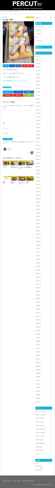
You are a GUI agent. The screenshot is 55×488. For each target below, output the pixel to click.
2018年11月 (38, 366)
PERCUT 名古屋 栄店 (40, 429)
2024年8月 (38, 120)
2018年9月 (38, 373)
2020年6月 (38, 298)
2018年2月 (38, 398)
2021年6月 (38, 255)
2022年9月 (38, 202)
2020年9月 (38, 287)
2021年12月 (38, 234)
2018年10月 (38, 369)
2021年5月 (38, 259)
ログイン (37, 463)
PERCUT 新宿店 (39, 439)
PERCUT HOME (26, 8)
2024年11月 (38, 109)
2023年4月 (38, 177)
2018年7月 (38, 380)
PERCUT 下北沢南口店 (41, 414)
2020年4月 (38, 305)
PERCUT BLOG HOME (17, 8)
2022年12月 (38, 191)
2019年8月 (38, 334)
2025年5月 (38, 88)
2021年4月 (38, 262)
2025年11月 (38, 67)
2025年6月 (38, 84)
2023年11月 (38, 152)
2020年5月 (38, 302)
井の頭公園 (38, 30)
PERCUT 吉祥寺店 (40, 425)
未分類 (37, 454)
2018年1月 (38, 401)
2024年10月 (38, 113)
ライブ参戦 (38, 40)
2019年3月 (38, 351)
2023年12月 (38, 148)
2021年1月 (38, 273)
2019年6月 (38, 341)
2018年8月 (38, 376)
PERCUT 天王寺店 (40, 436)
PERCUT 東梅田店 (40, 443)
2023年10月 (38, 156)
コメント (5, 109)
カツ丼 (37, 33)
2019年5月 (38, 344)
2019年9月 (38, 330)
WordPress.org (38, 470)
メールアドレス (6, 128)
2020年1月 (38, 316)
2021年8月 (38, 248)
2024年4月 (38, 134)
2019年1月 (38, 359)
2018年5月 (38, 387)
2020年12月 (38, 277)
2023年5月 (38, 173)
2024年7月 (38, 124)
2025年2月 (38, 99)
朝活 (37, 37)
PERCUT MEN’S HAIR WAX (36, 8)
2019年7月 (38, 337)
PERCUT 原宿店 (39, 422)
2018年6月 (38, 384)
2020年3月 (38, 309)
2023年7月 (38, 166)
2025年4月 (38, 91)
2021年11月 (38, 238)
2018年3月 (38, 394)
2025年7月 (38, 81)
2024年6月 (38, 127)
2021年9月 (38, 245)
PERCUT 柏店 (39, 446)
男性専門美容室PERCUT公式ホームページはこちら (15, 80)
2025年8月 (38, 77)
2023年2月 (38, 184)
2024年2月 (38, 141)
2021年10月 (38, 241)
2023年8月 (38, 163)
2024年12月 (38, 106)
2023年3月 (38, 181)
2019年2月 (38, 355)
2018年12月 (38, 362)
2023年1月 (38, 188)
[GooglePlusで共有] (25, 65)
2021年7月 (38, 252)
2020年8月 (38, 291)
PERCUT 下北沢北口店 (41, 411)
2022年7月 (38, 209)
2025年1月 (38, 102)
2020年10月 (38, 284)
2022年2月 (38, 227)
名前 (4, 123)
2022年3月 (38, 223)
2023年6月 (38, 170)
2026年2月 (38, 56)
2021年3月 (38, 266)
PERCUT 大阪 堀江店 (40, 432)
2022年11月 (38, 195)
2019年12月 (38, 319)
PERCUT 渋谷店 (39, 450)
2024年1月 (38, 145)
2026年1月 (38, 59)
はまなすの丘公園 (40, 26)
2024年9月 (38, 116)
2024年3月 (38, 138)
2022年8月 (38, 205)
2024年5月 (38, 131)
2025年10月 (38, 70)
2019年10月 (38, 327)
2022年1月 (38, 230)
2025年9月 (38, 74)
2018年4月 (38, 391)
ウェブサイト (5, 133)
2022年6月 (38, 213)
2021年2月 (38, 270)
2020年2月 (38, 312)
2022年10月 (38, 198)
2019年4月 (38, 348)
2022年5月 (38, 216)
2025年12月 (38, 63)
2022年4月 (38, 220)
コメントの (39, 467)
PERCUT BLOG (41, 484)
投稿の (38, 465)
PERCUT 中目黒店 (7, 87)
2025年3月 (38, 95)
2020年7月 (38, 295)
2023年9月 (38, 159)
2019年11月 (38, 323)
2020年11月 (38, 280)
